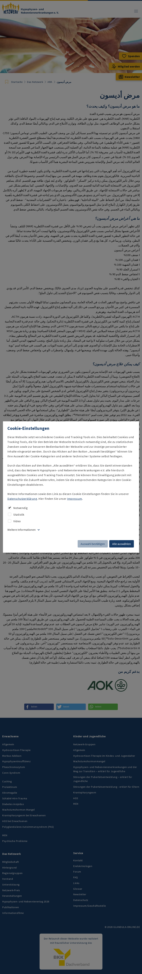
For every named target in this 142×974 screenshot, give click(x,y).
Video (17, 521)
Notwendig (20, 508)
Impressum (74, 498)
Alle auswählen (121, 544)
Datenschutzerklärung (22, 498)
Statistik (18, 514)
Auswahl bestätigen (93, 544)
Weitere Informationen (21, 529)
